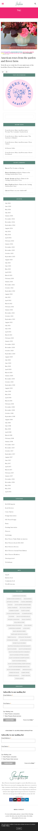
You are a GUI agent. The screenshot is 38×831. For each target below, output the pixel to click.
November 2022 (10, 285)
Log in (7, 574)
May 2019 (8, 394)
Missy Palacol (12, 637)
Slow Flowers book (25, 649)
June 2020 (8, 363)
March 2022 (8, 303)
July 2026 (8, 203)
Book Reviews (9, 508)
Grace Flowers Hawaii (23, 616)
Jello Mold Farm (19, 622)
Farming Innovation (11, 527)
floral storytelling (13, 613)
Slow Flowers (12, 649)
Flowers (7, 531)
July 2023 (8, 263)
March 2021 (8, 335)
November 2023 (10, 250)
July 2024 (8, 231)
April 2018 (8, 432)
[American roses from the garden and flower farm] (19, 35)
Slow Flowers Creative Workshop (19, 652)
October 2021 (9, 316)
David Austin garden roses (23, 604)
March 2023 (8, 275)
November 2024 (10, 222)
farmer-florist (14, 610)
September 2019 (10, 385)
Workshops (8, 562)
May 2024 (8, 234)
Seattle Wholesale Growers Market (19, 646)
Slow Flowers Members (12, 554)
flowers (11, 616)
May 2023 (8, 269)
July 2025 (8, 212)
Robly (31, 720)
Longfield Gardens (15, 628)
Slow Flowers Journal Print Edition (16, 550)
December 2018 (10, 407)
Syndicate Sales (14, 672)
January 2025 (9, 216)
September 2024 (10, 225)
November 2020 (10, 347)
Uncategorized (27, 53)
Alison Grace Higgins (19, 596)
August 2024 (9, 228)
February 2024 (9, 241)
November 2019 (10, 379)
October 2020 (9, 350)
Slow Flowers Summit (13, 669)
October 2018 (9, 413)
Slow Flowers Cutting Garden (19, 655)
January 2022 (9, 310)
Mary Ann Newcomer (19, 631)
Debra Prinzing (12, 607)
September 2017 (10, 454)
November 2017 (10, 448)
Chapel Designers (26, 601)
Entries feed (9, 578)
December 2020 (10, 344)
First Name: (7, 703)
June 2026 (8, 206)
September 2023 (10, 256)
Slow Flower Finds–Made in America (16, 539)
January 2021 (9, 341)
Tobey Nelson (26, 675)
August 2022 (9, 294)
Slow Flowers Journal (19, 660)
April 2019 (8, 397)
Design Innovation (16, 52)
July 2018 (8, 423)
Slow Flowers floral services (13, 716)
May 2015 (8, 488)
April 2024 (8, 238)
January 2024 (9, 244)
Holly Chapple (26, 619)
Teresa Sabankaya (14, 675)
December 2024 (10, 219)
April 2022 (8, 300)
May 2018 (8, 429)
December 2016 (10, 479)
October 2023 (9, 253)
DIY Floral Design (28, 52)
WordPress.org (10, 584)
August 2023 (9, 259)
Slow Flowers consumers (12, 714)
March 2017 (8, 470)
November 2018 (10, 410)
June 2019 (8, 391)
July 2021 (7, 325)
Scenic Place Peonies (19, 643)
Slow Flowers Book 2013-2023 (13, 53)
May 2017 (8, 463)
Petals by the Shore (25, 637)
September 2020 (10, 354)
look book (26, 628)
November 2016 (10, 482)
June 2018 (8, 426)
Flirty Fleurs (25, 610)
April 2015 (8, 491)
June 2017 (8, 460)
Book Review (27, 598)
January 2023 (9, 281)
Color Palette (5, 52)
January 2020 (9, 375)
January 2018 (9, 441)
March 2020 (8, 372)
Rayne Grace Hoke (25, 640)
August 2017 (8, 457)
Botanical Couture (12, 601)
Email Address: (8, 695)
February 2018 (9, 438)
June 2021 (8, 328)
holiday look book (13, 619)
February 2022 (9, 307)
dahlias (10, 604)
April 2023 (8, 272)
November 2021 (10, 313)
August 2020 (9, 357)
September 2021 (10, 319)
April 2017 (8, 466)
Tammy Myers (25, 672)
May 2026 (8, 209)
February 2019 (9, 404)
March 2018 (8, 435)
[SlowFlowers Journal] (19, 4)
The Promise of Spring (17, 168)
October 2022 (9, 288)
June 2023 (8, 266)
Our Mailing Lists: (8, 711)
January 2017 (9, 476)
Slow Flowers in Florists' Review (19, 657)
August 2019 (9, 388)
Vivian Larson (19, 678)
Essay (2, 53)
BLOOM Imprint (10, 504)
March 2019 (8, 401)
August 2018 (9, 419)
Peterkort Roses (12, 640)
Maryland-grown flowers (19, 634)
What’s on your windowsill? (18, 190)
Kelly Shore (28, 625)
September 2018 (10, 416)
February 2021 (9, 338)
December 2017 (9, 444)
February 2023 (9, 278)
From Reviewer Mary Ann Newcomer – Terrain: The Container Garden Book (17, 131)
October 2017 (9, 451)
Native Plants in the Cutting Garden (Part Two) (17, 173)
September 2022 (10, 291)
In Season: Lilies (10, 148)
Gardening (8, 535)
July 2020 (8, 360)
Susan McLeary (27, 669)
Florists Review (27, 613)
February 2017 (9, 473)
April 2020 (8, 369)
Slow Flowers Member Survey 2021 (19, 666)
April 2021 (8, 332)
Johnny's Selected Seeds (14, 625)
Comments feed (10, 581)
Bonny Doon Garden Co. (14, 598)
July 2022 (8, 297)
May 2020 (8, 366)
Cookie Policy (5, 826)
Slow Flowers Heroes (11, 547)
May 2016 (8, 485)
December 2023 (10, 247)
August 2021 (8, 322)
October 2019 (9, 382)
